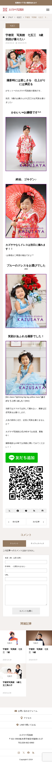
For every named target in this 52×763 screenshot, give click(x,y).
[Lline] (26, 511)
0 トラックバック (37, 543)
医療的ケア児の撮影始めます (26, 3)
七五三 (12, 26)
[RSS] (33, 752)
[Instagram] (18, 752)
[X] (23, 752)
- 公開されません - (15, 566)
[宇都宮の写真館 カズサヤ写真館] (13, 9)
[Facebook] (28, 752)
